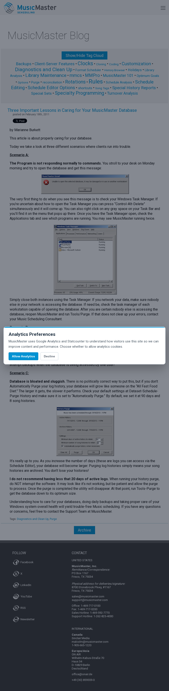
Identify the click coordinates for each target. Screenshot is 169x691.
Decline (49, 356)
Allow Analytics (23, 356)
